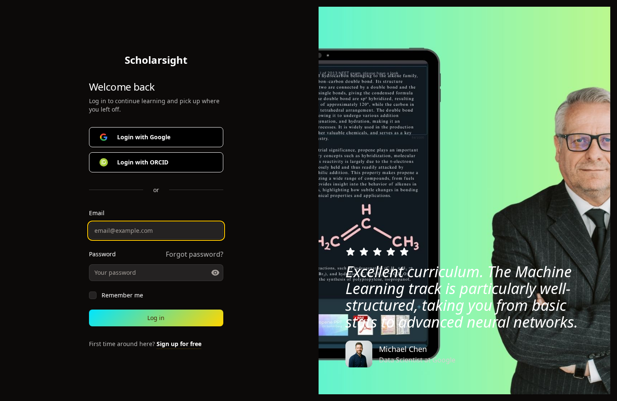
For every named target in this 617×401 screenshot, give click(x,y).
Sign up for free (179, 344)
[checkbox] (93, 295)
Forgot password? (194, 254)
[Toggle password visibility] (215, 272)
